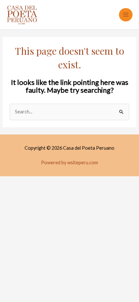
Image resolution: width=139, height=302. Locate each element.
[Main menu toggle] (126, 15)
